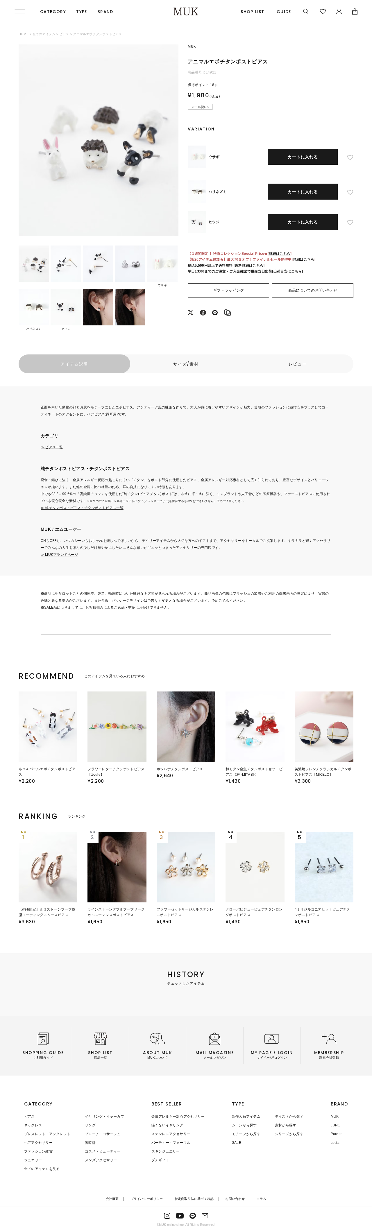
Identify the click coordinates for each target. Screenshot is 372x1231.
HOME (23, 34)
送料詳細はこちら (249, 266)
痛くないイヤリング (167, 1125)
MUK (335, 1116)
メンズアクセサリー (101, 1160)
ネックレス (33, 1125)
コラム (262, 1198)
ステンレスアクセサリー (171, 1134)
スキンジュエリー (165, 1151)
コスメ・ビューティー (102, 1151)
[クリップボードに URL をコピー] (227, 313)
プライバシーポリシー (146, 1198)
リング (90, 1125)
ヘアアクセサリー (38, 1143)
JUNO (336, 1125)
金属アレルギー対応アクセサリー (178, 1116)
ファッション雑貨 (38, 1151)
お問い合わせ (235, 1198)
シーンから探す (244, 1125)
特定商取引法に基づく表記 (194, 1198)
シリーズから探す (289, 1134)
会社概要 (112, 1198)
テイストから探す (289, 1116)
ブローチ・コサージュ (102, 1134)
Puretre (337, 1134)
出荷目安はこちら (287, 271)
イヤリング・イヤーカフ (104, 1116)
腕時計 (90, 1143)
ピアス (64, 34)
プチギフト (160, 1160)
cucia (335, 1143)
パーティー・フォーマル (171, 1143)
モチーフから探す (246, 1134)
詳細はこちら (279, 254)
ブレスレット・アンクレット (47, 1134)
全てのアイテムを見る (42, 1169)
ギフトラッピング (228, 290)
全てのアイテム (44, 34)
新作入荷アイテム (246, 1116)
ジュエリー (33, 1160)
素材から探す (285, 1125)
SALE (236, 1143)
